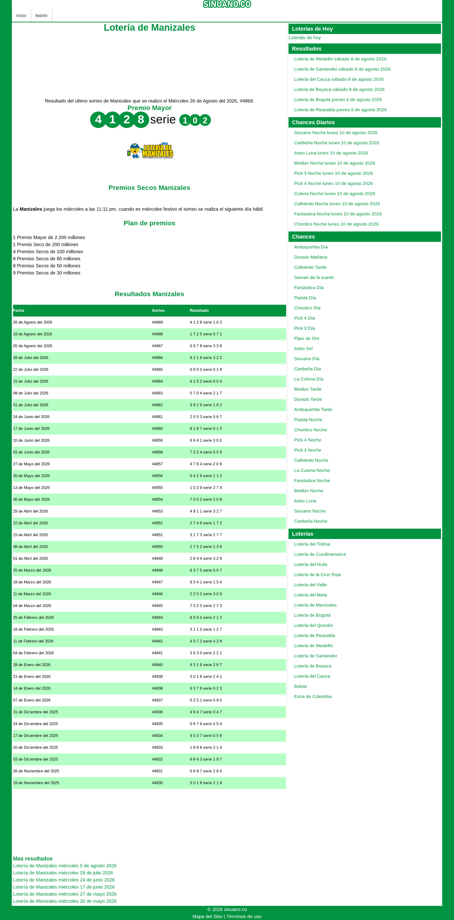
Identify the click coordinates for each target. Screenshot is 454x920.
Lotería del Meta (310, 594)
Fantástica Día (309, 287)
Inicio (21, 15)
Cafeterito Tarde (310, 267)
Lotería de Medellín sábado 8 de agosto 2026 (340, 58)
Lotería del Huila (310, 564)
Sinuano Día (306, 358)
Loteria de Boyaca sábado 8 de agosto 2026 (339, 89)
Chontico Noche (310, 429)
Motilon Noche (308, 490)
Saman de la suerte (314, 277)
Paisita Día (305, 297)
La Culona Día (308, 379)
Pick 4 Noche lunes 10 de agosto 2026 (333, 183)
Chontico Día (307, 307)
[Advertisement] (149, 64)
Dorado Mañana (310, 257)
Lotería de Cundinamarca (320, 554)
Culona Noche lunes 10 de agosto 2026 (334, 193)
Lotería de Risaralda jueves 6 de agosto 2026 (340, 109)
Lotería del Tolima (312, 544)
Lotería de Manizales (315, 605)
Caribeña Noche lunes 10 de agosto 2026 (336, 142)
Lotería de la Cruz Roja (317, 574)
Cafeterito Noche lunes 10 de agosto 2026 (337, 203)
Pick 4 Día (304, 318)
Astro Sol (303, 348)
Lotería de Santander (315, 655)
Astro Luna (305, 500)
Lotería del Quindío (313, 625)
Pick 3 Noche (307, 450)
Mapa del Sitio (207, 916)
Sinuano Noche (310, 511)
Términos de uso (244, 916)
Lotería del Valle (310, 584)
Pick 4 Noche (307, 439)
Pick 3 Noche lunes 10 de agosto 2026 (333, 173)
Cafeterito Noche (311, 460)
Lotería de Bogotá (312, 615)
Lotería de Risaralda (314, 635)
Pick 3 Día (304, 328)
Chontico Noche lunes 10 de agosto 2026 (336, 224)
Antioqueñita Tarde (313, 409)
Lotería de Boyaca (313, 665)
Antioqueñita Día (311, 246)
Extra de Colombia (313, 696)
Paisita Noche (308, 419)
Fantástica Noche (312, 480)
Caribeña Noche (310, 521)
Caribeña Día (307, 368)
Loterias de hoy (304, 37)
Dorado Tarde (308, 399)
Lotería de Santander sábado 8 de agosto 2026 (342, 69)
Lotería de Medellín (313, 645)
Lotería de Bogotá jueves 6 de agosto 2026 (338, 99)
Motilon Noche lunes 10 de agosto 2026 (334, 163)
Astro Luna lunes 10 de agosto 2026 (331, 152)
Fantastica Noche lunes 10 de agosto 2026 (338, 213)
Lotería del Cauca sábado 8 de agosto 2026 (339, 79)
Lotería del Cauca (312, 676)
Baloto (41, 15)
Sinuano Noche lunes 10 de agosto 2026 (336, 132)
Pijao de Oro (306, 338)
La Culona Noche (312, 470)
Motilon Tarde (308, 389)
